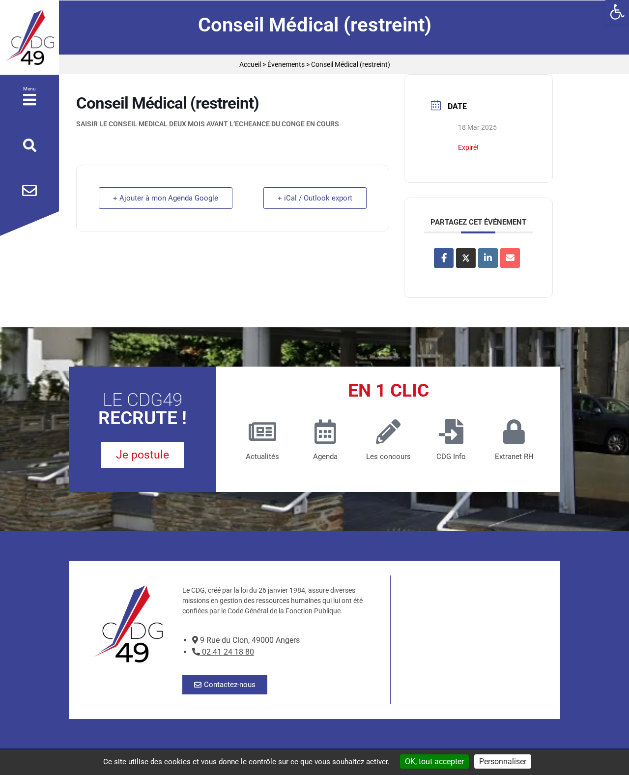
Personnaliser (502, 761)
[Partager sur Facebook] (444, 258)
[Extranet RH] (514, 431)
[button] (617, 12)
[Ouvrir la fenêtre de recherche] (29, 145)
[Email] (510, 258)
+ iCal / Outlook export (315, 198)
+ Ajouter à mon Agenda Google (165, 198)
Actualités (262, 456)
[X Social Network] (466, 258)
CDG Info (451, 456)
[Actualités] (262, 431)
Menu (29, 88)
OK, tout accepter (434, 761)
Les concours (388, 456)
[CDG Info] (451, 431)
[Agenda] (325, 431)
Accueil (250, 64)
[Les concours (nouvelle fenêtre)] (388, 431)
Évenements (286, 64)
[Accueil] (29, 37)
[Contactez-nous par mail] (29, 190)
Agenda (325, 456)
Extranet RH (514, 456)
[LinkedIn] (488, 258)
